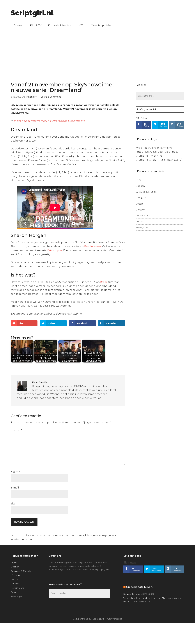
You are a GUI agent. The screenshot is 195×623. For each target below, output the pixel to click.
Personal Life (143, 215)
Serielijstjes (142, 227)
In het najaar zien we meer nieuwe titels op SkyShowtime (49, 120)
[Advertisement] (97, 53)
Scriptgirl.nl (32, 13)
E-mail (16, 487)
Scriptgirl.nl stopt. (132, 594)
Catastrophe (54, 250)
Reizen (139, 221)
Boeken (140, 185)
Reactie (16, 430)
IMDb (103, 282)
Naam (15, 471)
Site (13, 503)
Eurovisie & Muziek (146, 191)
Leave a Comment (51, 96)
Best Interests (92, 246)
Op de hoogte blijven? (139, 587)
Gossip (139, 203)
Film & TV (141, 197)
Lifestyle (140, 209)
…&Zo (139, 179)
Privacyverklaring (114, 619)
